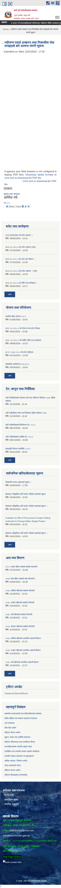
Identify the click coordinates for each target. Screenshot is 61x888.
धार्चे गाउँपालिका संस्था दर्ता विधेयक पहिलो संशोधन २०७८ (26, 413)
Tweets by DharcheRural (16, 693)
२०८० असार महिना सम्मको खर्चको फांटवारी (21, 566)
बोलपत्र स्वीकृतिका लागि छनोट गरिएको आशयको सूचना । (26, 506)
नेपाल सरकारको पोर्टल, (12, 765)
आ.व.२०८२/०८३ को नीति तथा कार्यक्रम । (21, 283)
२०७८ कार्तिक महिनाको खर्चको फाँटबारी (19, 590)
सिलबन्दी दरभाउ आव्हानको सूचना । (18, 482)
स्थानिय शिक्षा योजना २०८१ (15, 316)
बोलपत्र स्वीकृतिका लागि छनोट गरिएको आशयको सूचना (25, 494)
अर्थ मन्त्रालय (9, 723)
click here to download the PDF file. (23, 178)
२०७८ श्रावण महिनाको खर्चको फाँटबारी (19, 626)
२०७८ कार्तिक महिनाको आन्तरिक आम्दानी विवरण (23, 638)
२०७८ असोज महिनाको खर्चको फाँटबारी (19, 602)
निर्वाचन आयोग (22, 761)
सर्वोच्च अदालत (9, 761)
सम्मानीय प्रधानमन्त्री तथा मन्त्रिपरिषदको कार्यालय (23, 713)
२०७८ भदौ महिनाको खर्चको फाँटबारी (18, 614)
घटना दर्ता (8, 795)
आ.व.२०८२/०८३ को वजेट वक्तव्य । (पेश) (21, 271)
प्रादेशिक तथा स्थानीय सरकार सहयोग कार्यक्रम (21, 751)
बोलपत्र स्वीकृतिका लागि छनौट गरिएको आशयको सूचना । (26, 533)
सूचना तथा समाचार (12, 194)
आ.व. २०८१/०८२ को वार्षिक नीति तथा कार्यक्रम (23, 340)
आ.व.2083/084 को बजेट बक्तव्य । (19, 235)
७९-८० (7, 203)
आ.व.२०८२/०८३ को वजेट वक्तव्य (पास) (20, 247)
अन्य (9, 294)
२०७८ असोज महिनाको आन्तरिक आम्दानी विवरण (23, 650)
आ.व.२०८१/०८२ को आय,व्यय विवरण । (20, 259)
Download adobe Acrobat (40, 174)
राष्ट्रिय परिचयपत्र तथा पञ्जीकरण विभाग (19, 742)
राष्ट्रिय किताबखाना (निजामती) (15, 775)
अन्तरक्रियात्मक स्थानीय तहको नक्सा (18, 746)
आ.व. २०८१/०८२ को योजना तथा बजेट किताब (22, 328)
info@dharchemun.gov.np (16, 835)
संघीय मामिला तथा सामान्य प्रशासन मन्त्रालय (20, 718)
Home (6, 29)
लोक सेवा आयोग (10, 728)
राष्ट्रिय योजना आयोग (12, 732)
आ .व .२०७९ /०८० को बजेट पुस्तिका (19, 352)
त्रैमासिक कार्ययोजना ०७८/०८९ (17, 364)
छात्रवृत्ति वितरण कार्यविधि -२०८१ (17, 448)
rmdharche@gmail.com (21, 830)
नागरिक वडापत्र (11, 804)
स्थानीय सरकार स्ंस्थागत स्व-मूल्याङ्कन (19, 756)
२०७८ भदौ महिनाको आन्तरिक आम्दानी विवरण (21, 662)
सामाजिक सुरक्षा (11, 799)
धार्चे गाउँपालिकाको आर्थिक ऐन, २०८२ (19, 437)
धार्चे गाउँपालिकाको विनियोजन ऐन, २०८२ (20, 425)
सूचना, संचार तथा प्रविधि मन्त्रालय (17, 737)
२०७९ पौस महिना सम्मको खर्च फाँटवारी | (20, 578)
